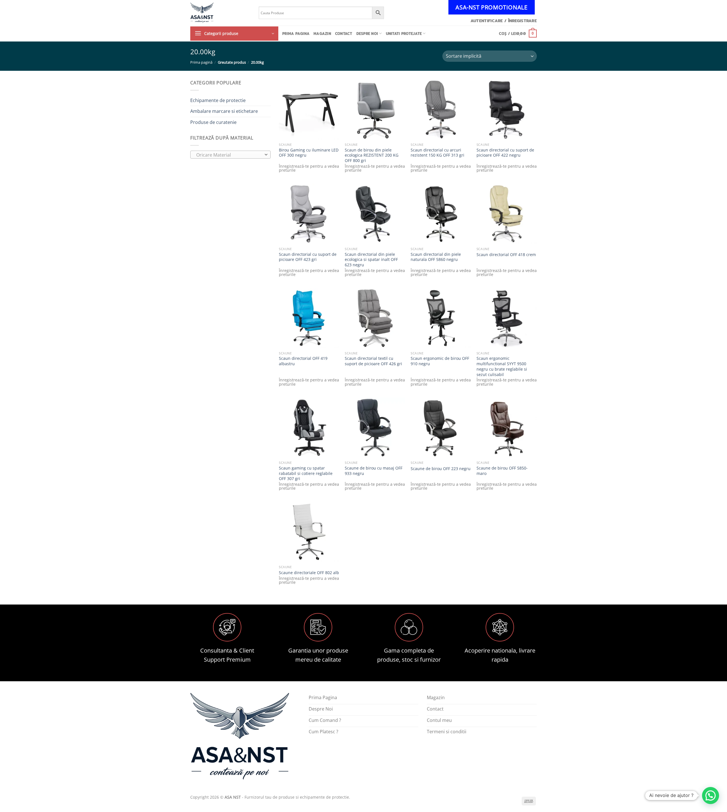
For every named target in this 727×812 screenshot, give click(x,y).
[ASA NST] (220, 13)
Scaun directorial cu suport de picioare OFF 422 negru (505, 153)
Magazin (322, 33)
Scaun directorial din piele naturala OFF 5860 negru (436, 257)
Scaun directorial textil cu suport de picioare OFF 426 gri (373, 361)
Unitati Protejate (404, 33)
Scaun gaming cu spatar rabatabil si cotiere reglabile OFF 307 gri (306, 473)
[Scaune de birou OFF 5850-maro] (507, 428)
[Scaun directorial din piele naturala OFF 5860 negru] (441, 214)
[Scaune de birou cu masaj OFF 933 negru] (375, 428)
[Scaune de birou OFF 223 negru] (441, 428)
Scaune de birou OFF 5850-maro (502, 471)
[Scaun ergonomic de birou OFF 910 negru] (441, 318)
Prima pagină (201, 62)
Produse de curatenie (213, 122)
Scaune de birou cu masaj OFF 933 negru (373, 471)
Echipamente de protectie (218, 100)
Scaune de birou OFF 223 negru (441, 468)
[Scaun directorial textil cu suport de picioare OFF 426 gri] (375, 318)
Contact (343, 33)
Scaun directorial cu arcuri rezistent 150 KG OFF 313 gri (437, 153)
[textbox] (229, 155)
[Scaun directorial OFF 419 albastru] (309, 318)
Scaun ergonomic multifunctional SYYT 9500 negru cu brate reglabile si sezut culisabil (502, 366)
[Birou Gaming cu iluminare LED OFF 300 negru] (309, 109)
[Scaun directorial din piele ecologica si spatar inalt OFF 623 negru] (375, 214)
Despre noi (367, 33)
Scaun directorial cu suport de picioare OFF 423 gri (308, 257)
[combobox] (230, 155)
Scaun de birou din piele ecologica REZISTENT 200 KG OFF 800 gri (371, 155)
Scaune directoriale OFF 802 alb (309, 572)
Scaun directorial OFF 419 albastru (303, 361)
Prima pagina (296, 33)
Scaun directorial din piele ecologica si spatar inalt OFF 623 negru (371, 259)
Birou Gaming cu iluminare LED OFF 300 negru (309, 153)
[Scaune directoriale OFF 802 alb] (309, 532)
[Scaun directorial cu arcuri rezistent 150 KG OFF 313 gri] (441, 109)
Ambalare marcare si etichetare (224, 111)
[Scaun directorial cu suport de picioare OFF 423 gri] (309, 214)
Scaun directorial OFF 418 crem (506, 254)
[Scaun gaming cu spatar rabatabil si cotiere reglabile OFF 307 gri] (309, 428)
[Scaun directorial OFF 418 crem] (507, 214)
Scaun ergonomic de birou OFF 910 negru (440, 361)
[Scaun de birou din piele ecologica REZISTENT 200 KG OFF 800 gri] (375, 109)
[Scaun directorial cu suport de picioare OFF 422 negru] (507, 109)
